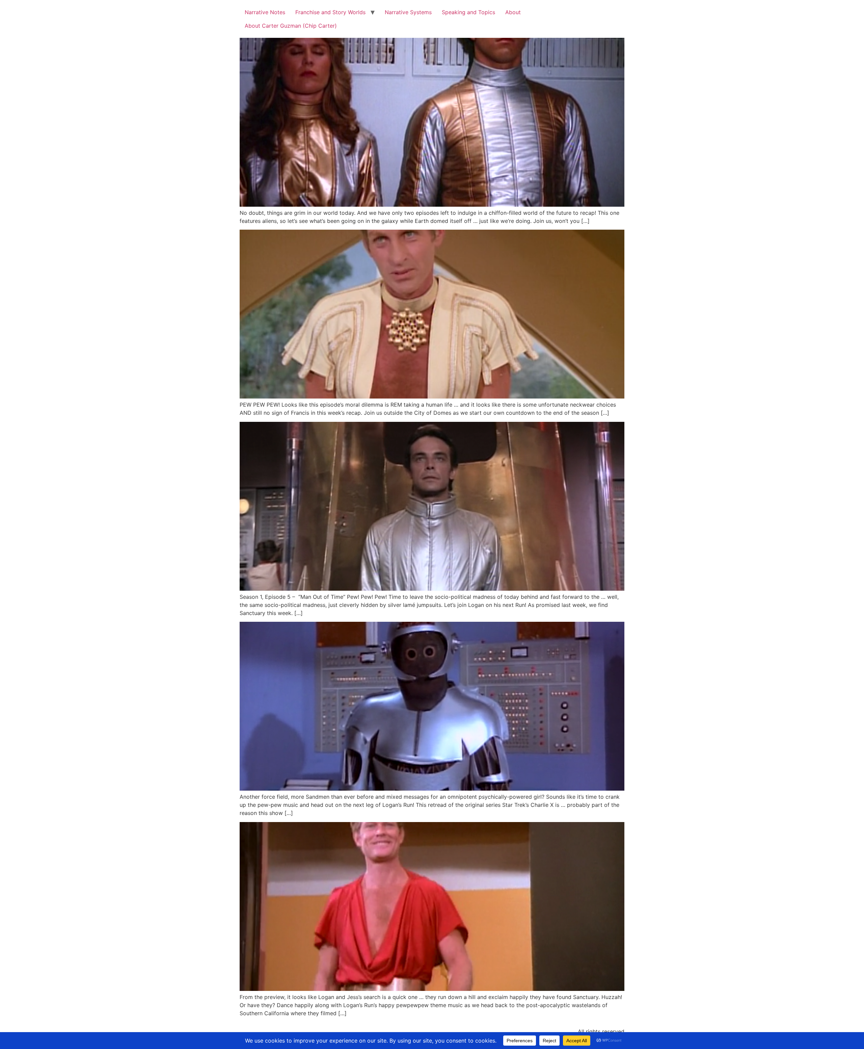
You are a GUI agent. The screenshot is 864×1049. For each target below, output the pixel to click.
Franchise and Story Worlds (330, 12)
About (513, 12)
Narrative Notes (265, 12)
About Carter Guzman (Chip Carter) (291, 25)
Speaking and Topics (468, 12)
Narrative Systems (408, 12)
